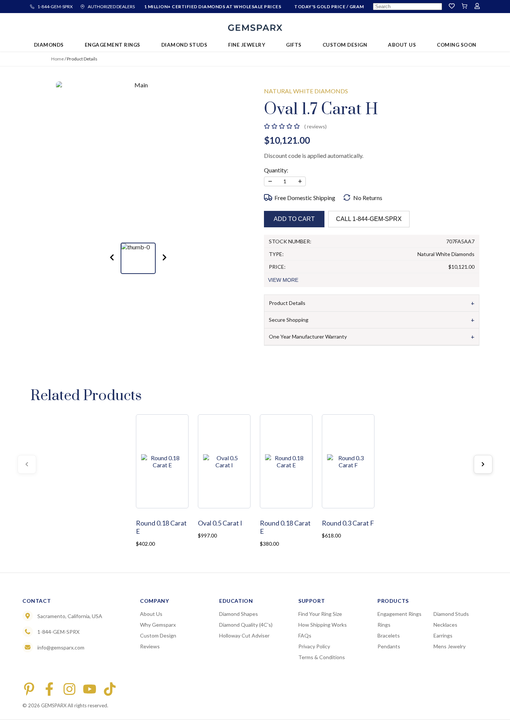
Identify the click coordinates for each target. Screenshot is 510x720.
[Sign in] (477, 6)
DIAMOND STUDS (184, 45)
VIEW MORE (283, 280)
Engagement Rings (399, 614)
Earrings (443, 635)
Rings (384, 624)
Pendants (388, 646)
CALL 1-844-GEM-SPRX (369, 219)
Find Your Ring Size (320, 614)
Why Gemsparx (158, 624)
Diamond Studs (451, 614)
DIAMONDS (49, 45)
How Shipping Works (322, 624)
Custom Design (158, 635)
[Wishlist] (452, 6)
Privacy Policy (314, 646)
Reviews (150, 646)
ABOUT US (402, 45)
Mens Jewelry (449, 646)
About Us (151, 614)
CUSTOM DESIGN (345, 45)
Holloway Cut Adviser (244, 635)
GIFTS (294, 45)
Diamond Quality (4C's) (246, 624)
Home (57, 59)
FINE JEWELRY (246, 45)
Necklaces (445, 624)
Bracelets (388, 635)
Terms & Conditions (321, 657)
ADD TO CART (294, 219)
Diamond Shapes (238, 614)
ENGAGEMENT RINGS (112, 45)
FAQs (304, 635)
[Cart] (464, 6)
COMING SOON (456, 45)
